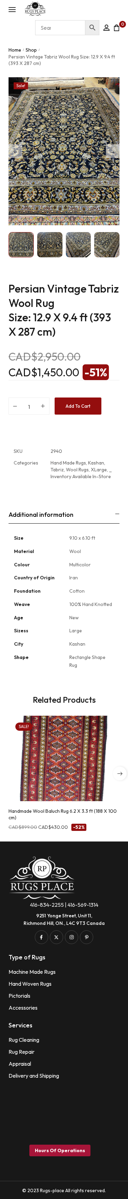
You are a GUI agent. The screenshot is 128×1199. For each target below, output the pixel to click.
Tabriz (57, 470)
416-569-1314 (83, 904)
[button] (120, 773)
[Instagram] (71, 937)
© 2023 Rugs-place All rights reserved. (64, 1190)
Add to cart (78, 406)
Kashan (96, 463)
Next (112, 151)
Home (15, 50)
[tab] (64, 515)
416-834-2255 (47, 904)
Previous (15, 151)
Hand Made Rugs (68, 463)
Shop (31, 50)
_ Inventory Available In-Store (81, 473)
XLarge (99, 470)
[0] (116, 27)
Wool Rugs (77, 470)
